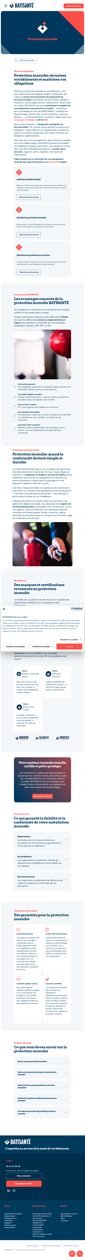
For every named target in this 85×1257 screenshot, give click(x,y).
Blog (63, 1218)
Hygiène (8, 1223)
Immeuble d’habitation (38, 1228)
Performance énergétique (10, 1226)
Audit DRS (53, 162)
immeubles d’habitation (25, 120)
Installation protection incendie (31, 217)
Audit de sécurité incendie (29, 179)
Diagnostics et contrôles (10, 1219)
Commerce (37, 1232)
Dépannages (9, 1216)
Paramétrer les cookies (69, 639)
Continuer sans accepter (15, 646)
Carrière (64, 1221)
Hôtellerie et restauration (38, 1224)
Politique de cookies (71, 1246)
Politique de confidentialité (51, 1246)
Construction (38, 1236)
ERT (46, 120)
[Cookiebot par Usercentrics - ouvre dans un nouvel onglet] (72, 609)
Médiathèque (66, 1216)
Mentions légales (32, 1246)
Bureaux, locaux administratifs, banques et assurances (42, 1216)
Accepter (69, 646)
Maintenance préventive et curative (33, 255)
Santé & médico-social (42, 1234)
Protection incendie (13, 1214)
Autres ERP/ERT (40, 1220)
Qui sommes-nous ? (69, 1214)
